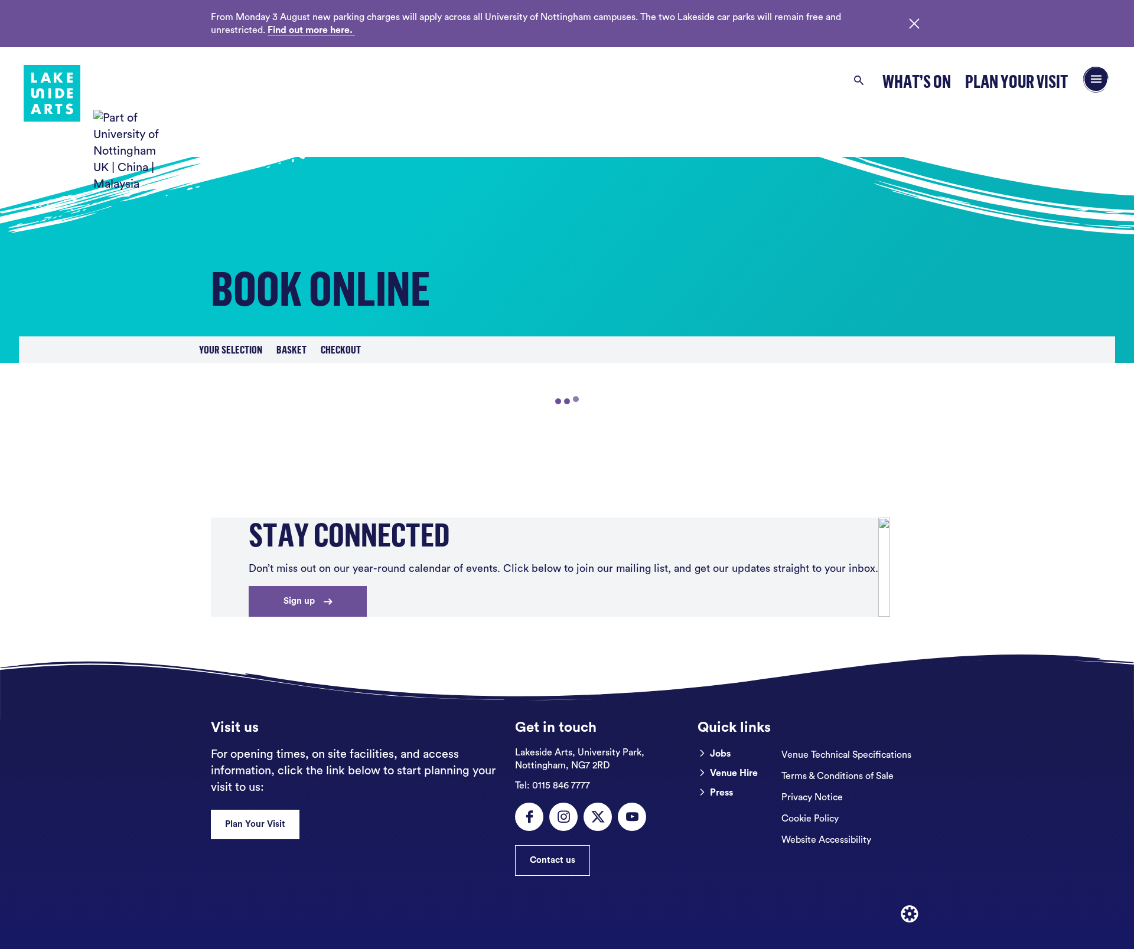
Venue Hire (734, 773)
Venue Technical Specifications (846, 755)
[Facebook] (529, 817)
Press (721, 792)
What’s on (916, 81)
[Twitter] (598, 817)
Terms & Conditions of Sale (837, 776)
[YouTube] (632, 817)
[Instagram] (563, 817)
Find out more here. (311, 30)
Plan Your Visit (1016, 81)
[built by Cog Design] (909, 914)
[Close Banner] (914, 23)
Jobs (720, 753)
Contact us (552, 860)
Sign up (299, 601)
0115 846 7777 (552, 785)
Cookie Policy (810, 818)
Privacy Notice (812, 797)
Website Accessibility (826, 840)
